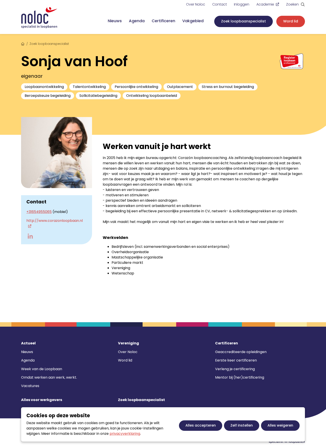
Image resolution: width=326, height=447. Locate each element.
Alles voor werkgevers (41, 399)
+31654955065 (39, 211)
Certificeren (163, 21)
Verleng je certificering (235, 369)
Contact (219, 4)
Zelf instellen (241, 425)
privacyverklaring (125, 433)
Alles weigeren (280, 425)
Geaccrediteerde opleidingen (241, 351)
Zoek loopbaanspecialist (243, 21)
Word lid (290, 21)
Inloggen (241, 4)
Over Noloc (195, 4)
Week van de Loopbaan (41, 369)
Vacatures (30, 385)
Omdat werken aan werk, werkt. (49, 377)
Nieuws (115, 21)
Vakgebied (193, 21)
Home (23, 43)
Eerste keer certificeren (236, 360)
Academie (265, 4)
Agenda (137, 21)
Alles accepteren (200, 425)
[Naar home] (39, 18)
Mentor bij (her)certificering (239, 377)
